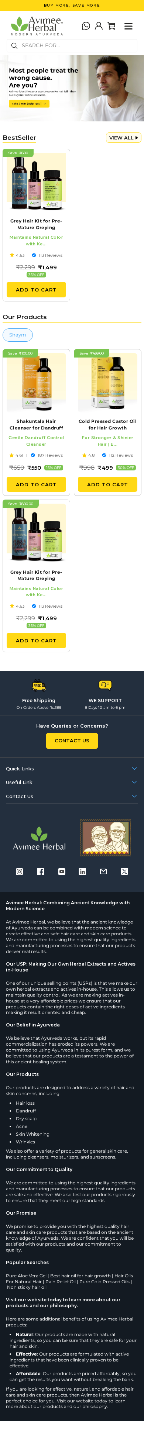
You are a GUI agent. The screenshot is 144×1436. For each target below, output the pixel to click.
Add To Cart (36, 290)
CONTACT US (72, 740)
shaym (17, 335)
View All (121, 138)
